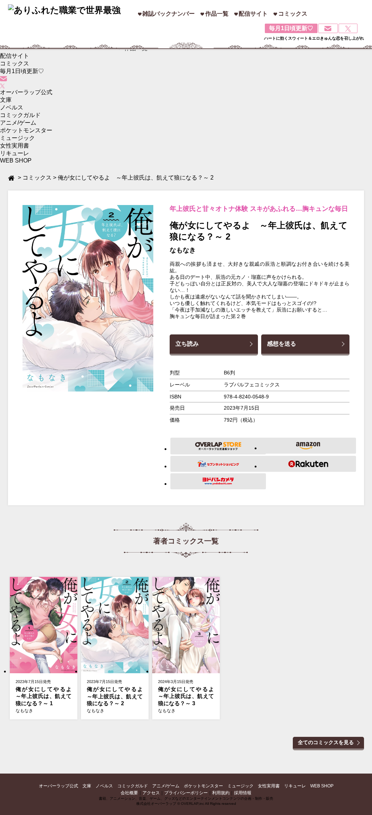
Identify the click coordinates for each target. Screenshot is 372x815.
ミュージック (17, 138)
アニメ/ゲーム (18, 123)
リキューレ (14, 153)
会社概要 (129, 792)
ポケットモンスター (26, 130)
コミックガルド (20, 115)
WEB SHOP (16, 160)
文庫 (6, 100)
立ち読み (187, 344)
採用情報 (242, 792)
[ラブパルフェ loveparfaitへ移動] (12, 177)
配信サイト (253, 14)
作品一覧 (217, 14)
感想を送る (281, 344)
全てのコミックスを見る (326, 742)
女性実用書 (14, 145)
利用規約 (221, 792)
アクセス (151, 792)
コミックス (292, 14)
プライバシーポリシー (186, 792)
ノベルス (11, 107)
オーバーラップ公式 (26, 92)
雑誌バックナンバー (168, 14)
